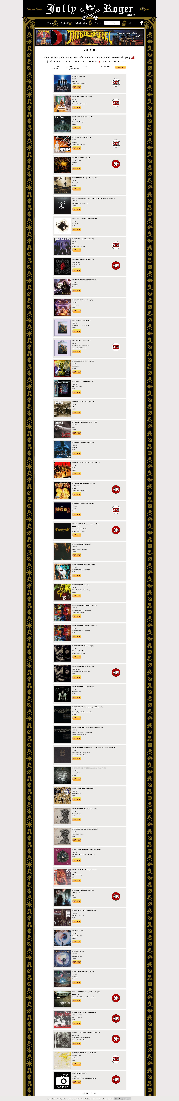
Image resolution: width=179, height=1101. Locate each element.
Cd (85, 66)
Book (70, 66)
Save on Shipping (120, 57)
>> (95, 1093)
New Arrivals (51, 57)
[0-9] (49, 61)
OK (116, 1099)
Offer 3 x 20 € (86, 57)
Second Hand (102, 57)
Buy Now (77, 87)
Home (50, 23)
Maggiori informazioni (124, 1099)
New (61, 57)
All (132, 57)
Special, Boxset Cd (74, 69)
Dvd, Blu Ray (105, 66)
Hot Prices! (71, 57)
